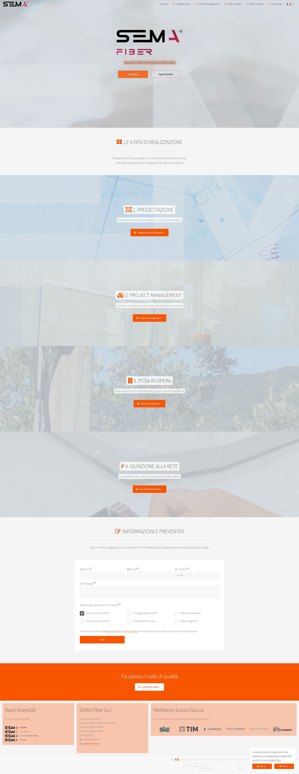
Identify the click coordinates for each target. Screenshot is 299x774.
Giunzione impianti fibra (98, 621)
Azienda (164, 4)
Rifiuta (285, 766)
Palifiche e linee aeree (190, 613)
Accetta (263, 766)
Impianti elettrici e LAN (144, 621)
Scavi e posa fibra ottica (97, 613)
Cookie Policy (274, 760)
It (174, 759)
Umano (240, 768)
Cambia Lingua (186, 759)
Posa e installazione (150, 403)
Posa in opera (234, 4)
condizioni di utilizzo (111, 631)
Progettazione (183, 4)
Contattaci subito (150, 687)
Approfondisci (166, 74)
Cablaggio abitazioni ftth (145, 613)
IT (293, 4)
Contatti (239, 759)
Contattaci (277, 4)
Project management (150, 318)
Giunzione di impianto (150, 489)
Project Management (209, 4)
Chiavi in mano (256, 4)
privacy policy (131, 631)
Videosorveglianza (189, 621)
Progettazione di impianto (150, 232)
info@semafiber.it (91, 743)
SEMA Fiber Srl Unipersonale (219, 759)
